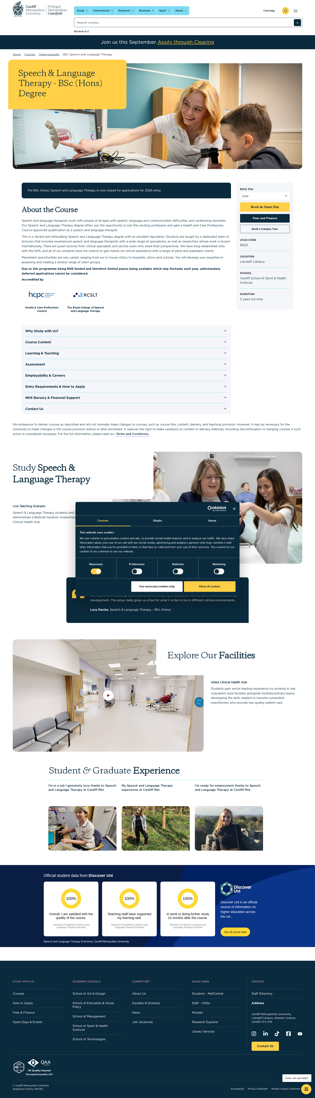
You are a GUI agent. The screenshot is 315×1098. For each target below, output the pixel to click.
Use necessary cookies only (157, 586)
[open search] (285, 10)
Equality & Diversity (146, 1003)
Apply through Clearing (186, 42)
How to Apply (23, 1003)
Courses (29, 54)
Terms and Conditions (132, 434)
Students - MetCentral (207, 994)
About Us (139, 994)
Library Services (203, 1031)
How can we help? (296, 1078)
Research (124, 10)
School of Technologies (89, 1039)
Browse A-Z (81, 31)
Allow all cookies (209, 586)
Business (144, 10)
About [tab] (212, 520)
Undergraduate (49, 54)
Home (17, 54)
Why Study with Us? (41, 331)
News (136, 1012)
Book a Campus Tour (265, 229)
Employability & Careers (45, 375)
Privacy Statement (258, 1088)
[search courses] (297, 22)
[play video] (108, 695)
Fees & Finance (24, 1012)
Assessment (35, 364)
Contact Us (34, 409)
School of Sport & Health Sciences (90, 1028)
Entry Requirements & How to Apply (55, 386)
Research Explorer (205, 1022)
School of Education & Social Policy (93, 1005)
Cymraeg (269, 10)
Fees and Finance (265, 218)
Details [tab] (157, 520)
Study (80, 10)
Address (258, 1003)
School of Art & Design (89, 994)
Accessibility (237, 1088)
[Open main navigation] (295, 10)
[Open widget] (306, 1089)
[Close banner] (234, 508)
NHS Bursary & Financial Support (52, 397)
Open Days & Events (27, 1022)
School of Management (89, 1016)
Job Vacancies (142, 1022)
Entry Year (246, 189)
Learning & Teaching (42, 353)
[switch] (137, 571)
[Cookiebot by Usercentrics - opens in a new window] (210, 508)
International (101, 10)
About (179, 10)
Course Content (38, 342)
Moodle (197, 1012)
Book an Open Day (265, 207)
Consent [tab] (102, 520)
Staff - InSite (201, 1003)
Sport (162, 10)
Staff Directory (262, 994)
